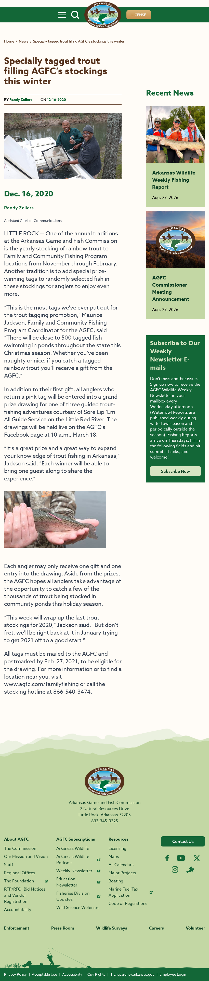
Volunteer (195, 928)
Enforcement (16, 928)
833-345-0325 (104, 821)
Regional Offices (19, 873)
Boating (116, 881)
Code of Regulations (128, 904)
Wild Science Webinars (77, 908)
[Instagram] (175, 869)
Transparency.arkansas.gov (132, 974)
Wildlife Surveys (111, 928)
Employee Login (173, 974)
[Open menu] (62, 14)
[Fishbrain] (190, 870)
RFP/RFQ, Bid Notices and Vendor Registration (24, 895)
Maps (114, 857)
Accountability (17, 910)
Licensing (117, 848)
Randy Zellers (20, 99)
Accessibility (72, 974)
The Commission (20, 848)
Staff (8, 865)
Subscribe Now (175, 471)
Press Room (62, 928)
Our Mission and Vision (26, 857)
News (24, 41)
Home (9, 41)
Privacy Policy (15, 974)
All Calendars (121, 865)
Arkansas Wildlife (72, 848)
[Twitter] (196, 858)
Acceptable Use (44, 974)
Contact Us (183, 841)
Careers (156, 928)
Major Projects (122, 873)
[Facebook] (167, 858)
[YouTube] (181, 858)
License (139, 14)
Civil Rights (96, 974)
